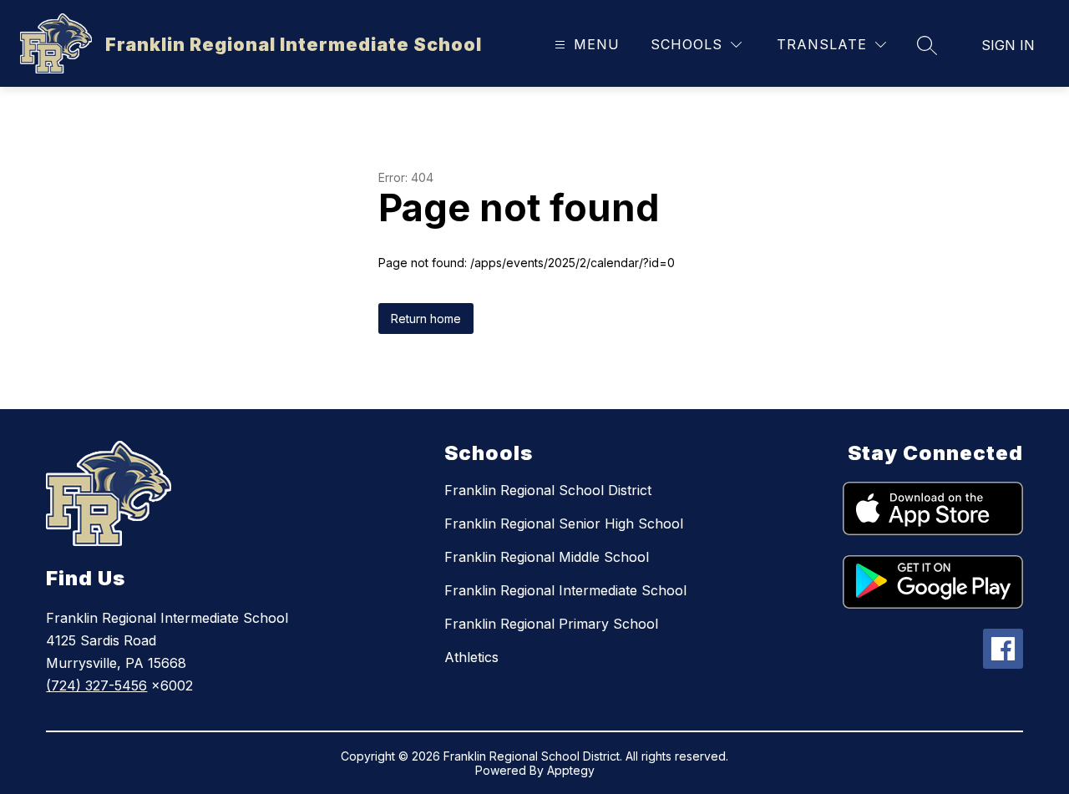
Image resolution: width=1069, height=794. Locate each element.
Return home (426, 318)
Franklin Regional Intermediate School (565, 590)
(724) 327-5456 (96, 685)
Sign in (1008, 45)
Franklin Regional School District (547, 490)
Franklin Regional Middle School (546, 557)
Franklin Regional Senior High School (563, 523)
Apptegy (571, 770)
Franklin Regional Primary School (551, 623)
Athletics (471, 657)
